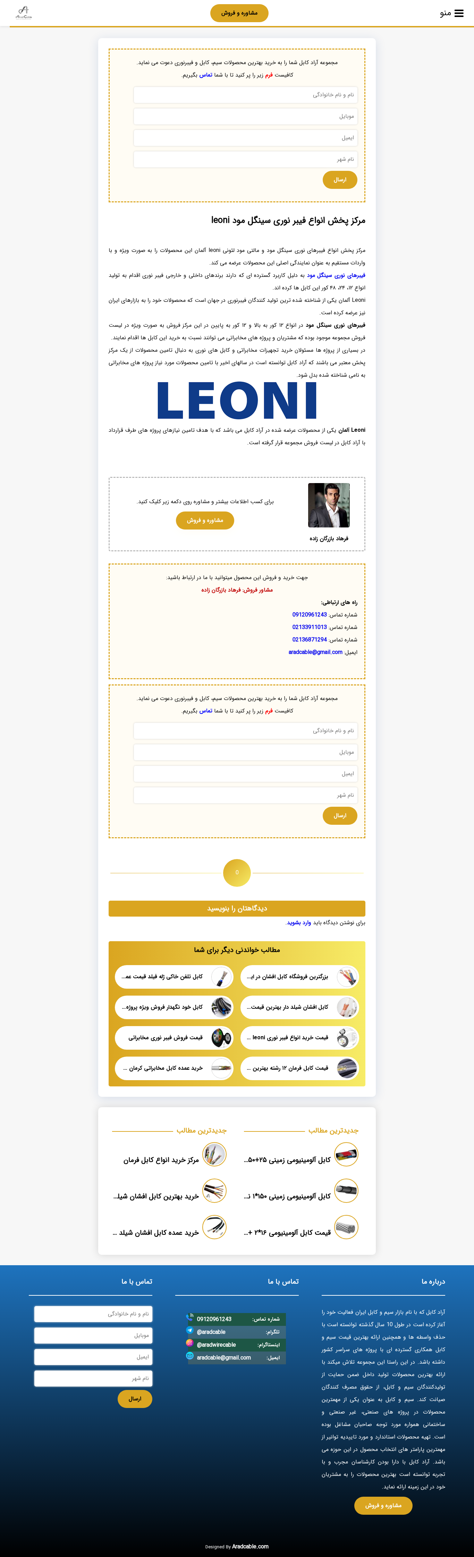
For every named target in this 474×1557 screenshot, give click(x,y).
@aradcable (211, 1332)
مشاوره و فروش (239, 13)
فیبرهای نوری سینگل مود (336, 275)
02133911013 (310, 627)
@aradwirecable (216, 1345)
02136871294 (310, 640)
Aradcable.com (250, 1546)
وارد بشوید (299, 922)
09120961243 (310, 615)
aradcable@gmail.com (315, 652)
